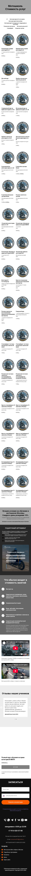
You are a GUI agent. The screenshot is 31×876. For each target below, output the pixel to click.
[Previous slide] (1, 707)
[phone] (5, 820)
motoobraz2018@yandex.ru (17, 839)
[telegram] (12, 820)
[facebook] (15, 820)
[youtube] (25, 820)
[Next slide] (30, 707)
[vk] (18, 820)
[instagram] (22, 820)
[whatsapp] (8, 820)
